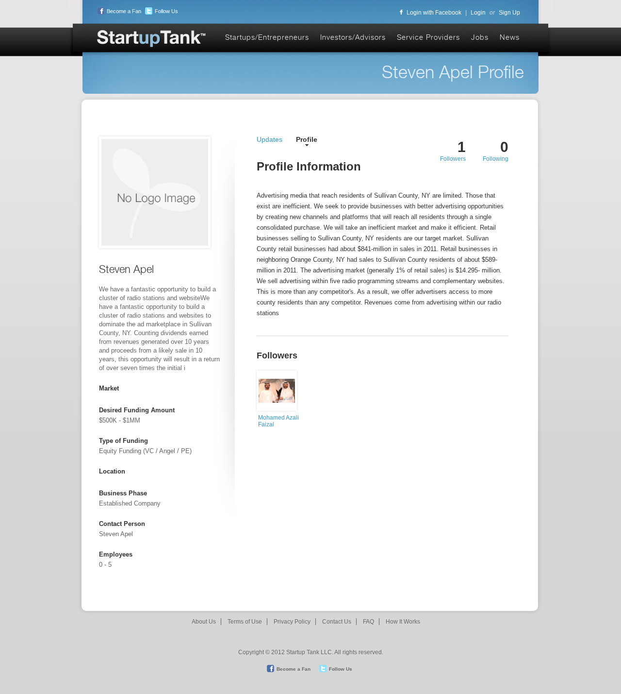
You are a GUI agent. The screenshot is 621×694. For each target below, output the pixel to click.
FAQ (368, 621)
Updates (269, 139)
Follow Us (166, 11)
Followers (453, 158)
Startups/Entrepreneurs (267, 37)
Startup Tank (152, 39)
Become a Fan (124, 11)
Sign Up (509, 12)
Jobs (480, 37)
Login (478, 12)
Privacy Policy (292, 621)
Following (495, 158)
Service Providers (428, 37)
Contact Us (336, 621)
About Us (204, 621)
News (510, 37)
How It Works (403, 621)
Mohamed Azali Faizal (278, 421)
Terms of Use (245, 621)
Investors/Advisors (353, 37)
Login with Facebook (434, 12)
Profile (306, 139)
